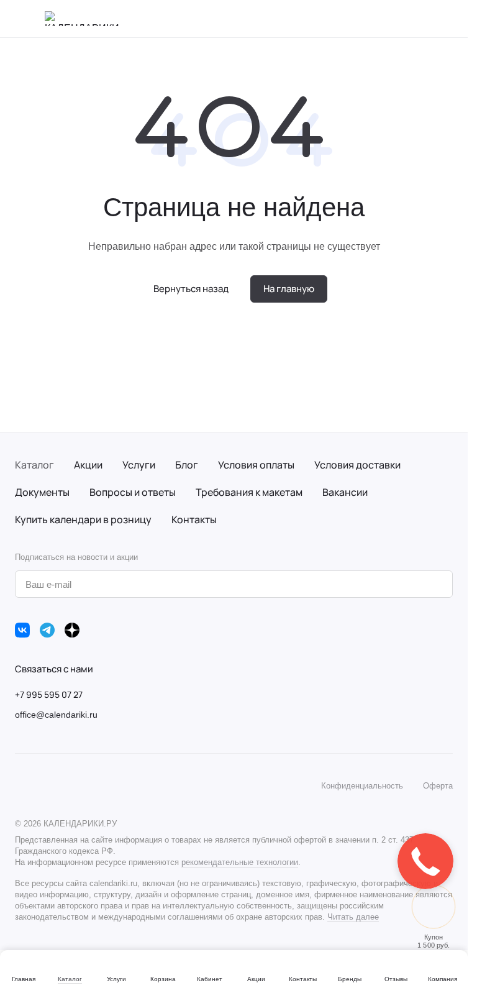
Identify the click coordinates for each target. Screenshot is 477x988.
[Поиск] (382, 18)
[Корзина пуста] (446, 18)
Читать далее (353, 917)
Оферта (438, 785)
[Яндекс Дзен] (72, 630)
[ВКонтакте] (22, 630)
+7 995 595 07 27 (49, 694)
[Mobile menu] (19, 18)
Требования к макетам (249, 492)
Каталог (34, 465)
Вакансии (345, 492)
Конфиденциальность (362, 785)
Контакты (194, 519)
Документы (42, 492)
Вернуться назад (191, 288)
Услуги (138, 465)
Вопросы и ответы (132, 492)
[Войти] (414, 18)
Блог (186, 465)
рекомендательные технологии (239, 862)
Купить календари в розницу (83, 519)
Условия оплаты (256, 465)
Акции (88, 465)
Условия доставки (357, 465)
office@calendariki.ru (56, 715)
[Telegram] (47, 630)
